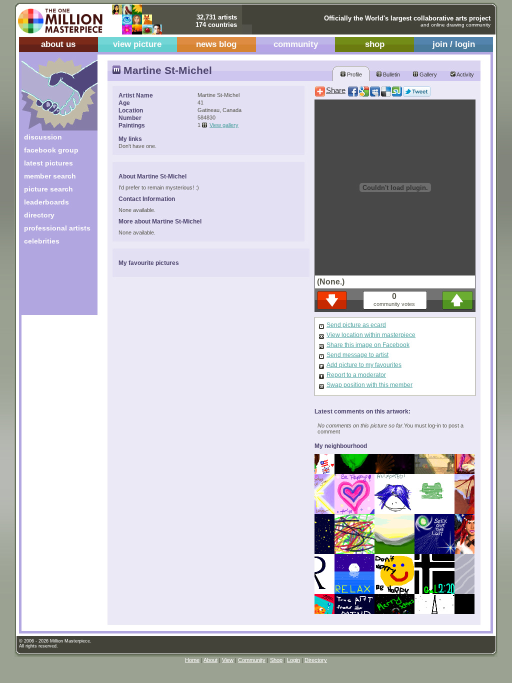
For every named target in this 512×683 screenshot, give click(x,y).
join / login (453, 44)
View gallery (224, 125)
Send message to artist (357, 355)
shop (374, 44)
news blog (216, 44)
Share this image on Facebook (368, 345)
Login (293, 660)
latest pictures (48, 163)
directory (39, 215)
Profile (354, 75)
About (211, 660)
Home (192, 660)
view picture (137, 44)
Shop (276, 660)
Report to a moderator (356, 375)
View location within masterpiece (371, 335)
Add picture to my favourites (364, 365)
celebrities (42, 241)
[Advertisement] (53, 283)
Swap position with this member (369, 385)
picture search (48, 189)
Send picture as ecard (356, 325)
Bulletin (391, 75)
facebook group (51, 150)
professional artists (57, 228)
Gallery (427, 75)
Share (336, 90)
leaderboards (46, 202)
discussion (43, 137)
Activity (465, 75)
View (228, 660)
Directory (315, 660)
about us (58, 44)
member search (50, 176)
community (296, 44)
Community (252, 660)
